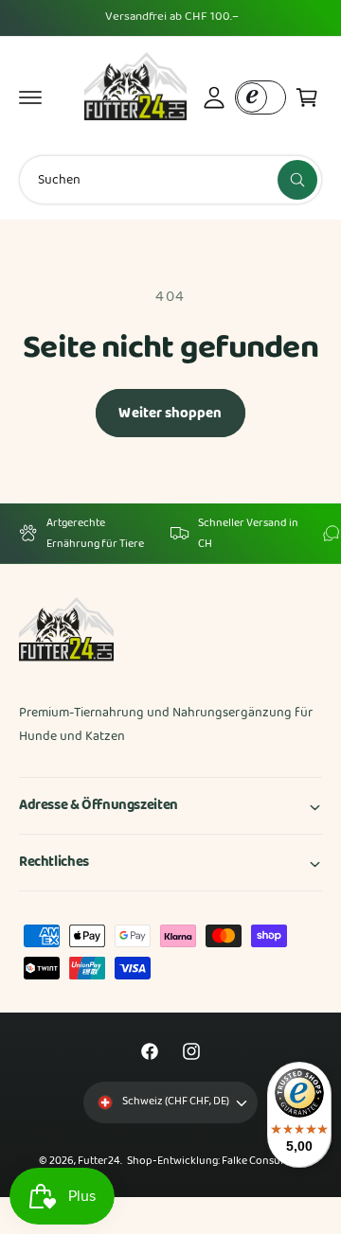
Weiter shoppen (170, 413)
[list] (170, 533)
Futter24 (99, 1161)
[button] (30, 97)
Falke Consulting (262, 1161)
